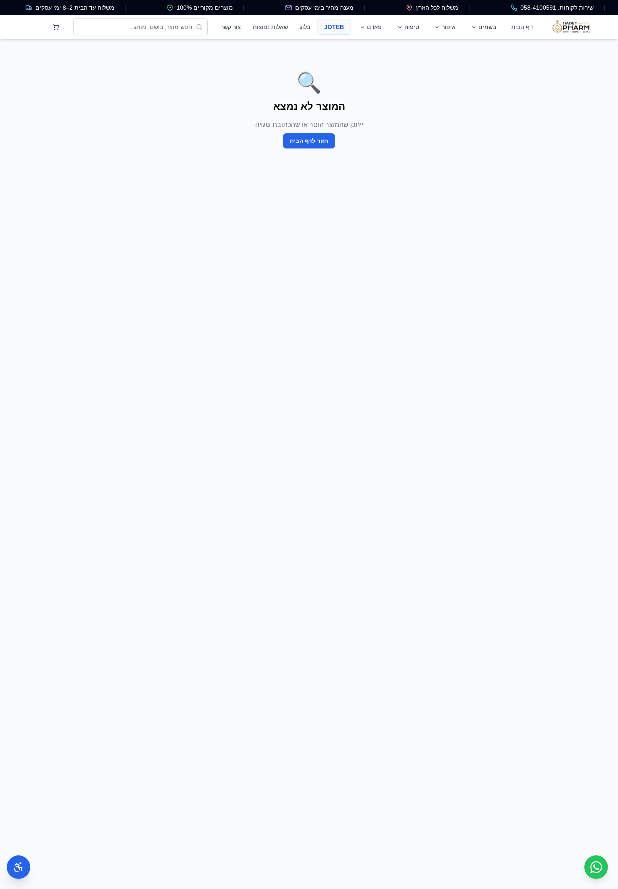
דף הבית (522, 27)
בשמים (487, 27)
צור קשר (231, 27)
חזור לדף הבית (309, 141)
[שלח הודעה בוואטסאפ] (596, 867)
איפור (449, 27)
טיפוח (411, 27)
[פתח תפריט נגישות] (18, 867)
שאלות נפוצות (270, 27)
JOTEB (334, 27)
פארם (374, 27)
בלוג (305, 27)
